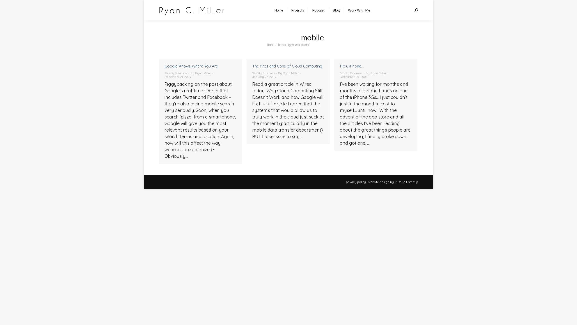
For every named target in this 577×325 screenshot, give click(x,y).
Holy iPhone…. (352, 66)
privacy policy (356, 182)
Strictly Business (176, 73)
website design (378, 182)
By (200, 73)
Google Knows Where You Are (191, 66)
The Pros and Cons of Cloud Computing (287, 66)
